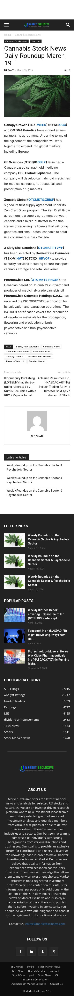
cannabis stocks (41, 351)
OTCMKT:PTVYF (50, 248)
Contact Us (56, 984)
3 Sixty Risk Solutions (27, 346)
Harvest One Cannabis (39, 356)
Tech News (18, 971)
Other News (44, 975)
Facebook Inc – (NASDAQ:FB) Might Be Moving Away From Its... (47, 635)
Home (7, 34)
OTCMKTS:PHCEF (45, 280)
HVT (19, 258)
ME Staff (9, 70)
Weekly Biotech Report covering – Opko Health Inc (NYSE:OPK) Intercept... (46, 614)
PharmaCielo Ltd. (15, 361)
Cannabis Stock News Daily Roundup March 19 (35, 55)
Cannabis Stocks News (28, 34)
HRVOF (44, 258)
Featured (35, 41)
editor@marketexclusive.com (45, 924)
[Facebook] (20, 951)
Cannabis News (51, 346)
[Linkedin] (31, 951)
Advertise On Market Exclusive (29, 984)
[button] (6, 25)
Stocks (30, 966)
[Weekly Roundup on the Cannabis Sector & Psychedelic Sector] (14, 540)
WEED (41, 125)
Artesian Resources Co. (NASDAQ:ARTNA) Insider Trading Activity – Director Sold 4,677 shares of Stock (54, 386)
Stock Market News (49, 966)
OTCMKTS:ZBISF (41, 200)
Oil (56, 975)
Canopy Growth (14, 356)
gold (31, 975)
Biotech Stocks (36, 971)
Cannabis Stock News (17, 351)
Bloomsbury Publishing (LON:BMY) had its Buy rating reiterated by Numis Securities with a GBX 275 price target (20, 386)
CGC (62, 125)
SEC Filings (17, 966)
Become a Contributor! (35, 979)
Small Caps (18, 975)
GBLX (41, 162)
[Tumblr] (42, 951)
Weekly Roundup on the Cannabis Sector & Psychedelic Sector (34, 467)
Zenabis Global (37, 361)
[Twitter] (54, 951)
